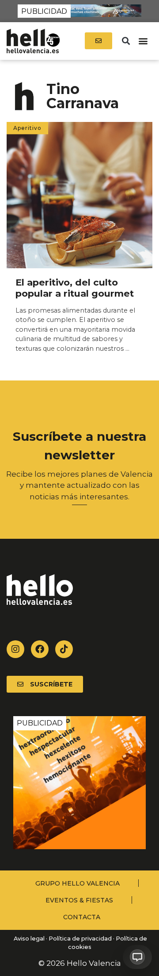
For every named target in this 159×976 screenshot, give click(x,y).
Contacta (81, 917)
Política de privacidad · (81, 938)
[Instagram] (15, 649)
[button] (125, 41)
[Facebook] (40, 649)
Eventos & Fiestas (79, 900)
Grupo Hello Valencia (77, 883)
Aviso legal (28, 938)
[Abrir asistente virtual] (137, 957)
